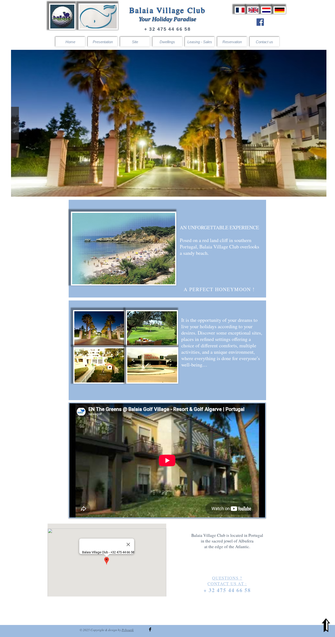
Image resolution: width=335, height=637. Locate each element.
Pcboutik (128, 630)
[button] (168, 123)
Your (145, 19)
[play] (313, 54)
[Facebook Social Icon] (260, 22)
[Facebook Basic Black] (150, 629)
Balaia (141, 10)
